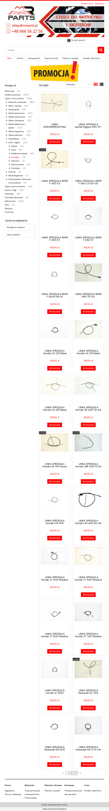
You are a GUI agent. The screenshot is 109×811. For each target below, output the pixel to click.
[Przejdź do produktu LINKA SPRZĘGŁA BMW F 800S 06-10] (54, 276)
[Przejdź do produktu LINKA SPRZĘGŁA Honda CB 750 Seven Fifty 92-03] (54, 446)
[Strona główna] (54, 21)
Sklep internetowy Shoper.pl (54, 809)
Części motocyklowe (14, 98)
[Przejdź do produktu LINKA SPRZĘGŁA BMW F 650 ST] (54, 220)
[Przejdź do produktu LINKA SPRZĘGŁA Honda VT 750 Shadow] (88, 616)
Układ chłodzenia (16, 120)
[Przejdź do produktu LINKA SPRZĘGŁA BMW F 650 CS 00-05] (88, 163)
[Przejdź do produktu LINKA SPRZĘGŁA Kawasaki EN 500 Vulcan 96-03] (54, 729)
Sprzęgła (15, 157)
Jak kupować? (70, 794)
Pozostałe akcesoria (14, 197)
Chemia (11, 172)
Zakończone (10, 201)
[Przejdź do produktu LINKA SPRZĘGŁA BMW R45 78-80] (88, 276)
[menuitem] (9, 58)
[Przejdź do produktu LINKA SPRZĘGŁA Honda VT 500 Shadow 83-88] (54, 560)
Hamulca (15, 161)
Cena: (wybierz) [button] (13, 235)
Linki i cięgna (14, 142)
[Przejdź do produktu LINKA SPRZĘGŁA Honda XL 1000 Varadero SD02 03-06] (54, 673)
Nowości (9, 208)
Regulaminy (9, 791)
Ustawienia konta (32, 794)
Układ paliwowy (15, 135)
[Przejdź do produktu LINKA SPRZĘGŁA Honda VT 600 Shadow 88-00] (54, 616)
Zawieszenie (13, 109)
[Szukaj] (101, 50)
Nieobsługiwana (15, 175)
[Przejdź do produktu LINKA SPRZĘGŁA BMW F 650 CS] (54, 163)
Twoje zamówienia (32, 791)
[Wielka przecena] (54, 71)
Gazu (13, 150)
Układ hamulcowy (16, 113)
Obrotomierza (17, 164)
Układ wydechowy (16, 117)
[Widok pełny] (101, 84)
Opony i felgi (10, 190)
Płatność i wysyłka (52, 791)
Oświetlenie (13, 138)
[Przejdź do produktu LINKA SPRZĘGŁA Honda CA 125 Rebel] (54, 333)
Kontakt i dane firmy (92, 791)
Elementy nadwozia (17, 102)
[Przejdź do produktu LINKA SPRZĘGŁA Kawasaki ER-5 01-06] (88, 729)
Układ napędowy (16, 131)
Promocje (9, 212)
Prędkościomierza (19, 153)
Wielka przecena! (12, 94)
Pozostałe (15, 168)
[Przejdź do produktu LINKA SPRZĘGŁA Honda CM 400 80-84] (88, 503)
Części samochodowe (15, 186)
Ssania (14, 146)
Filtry (7, 205)
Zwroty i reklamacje (13, 794)
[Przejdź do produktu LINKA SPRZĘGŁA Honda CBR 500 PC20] (88, 446)
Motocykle (9, 91)
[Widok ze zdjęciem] (96, 84)
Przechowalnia (31, 798)
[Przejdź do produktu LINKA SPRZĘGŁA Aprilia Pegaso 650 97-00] (88, 106)
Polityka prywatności (73, 791)
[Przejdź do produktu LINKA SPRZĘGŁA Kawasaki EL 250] (88, 673)
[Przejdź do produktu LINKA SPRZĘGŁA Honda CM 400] (54, 503)
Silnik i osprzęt (14, 106)
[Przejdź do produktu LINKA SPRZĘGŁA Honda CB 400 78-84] (88, 390)
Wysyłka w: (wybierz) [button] (16, 227)
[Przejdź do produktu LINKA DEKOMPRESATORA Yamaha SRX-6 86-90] (54, 106)
